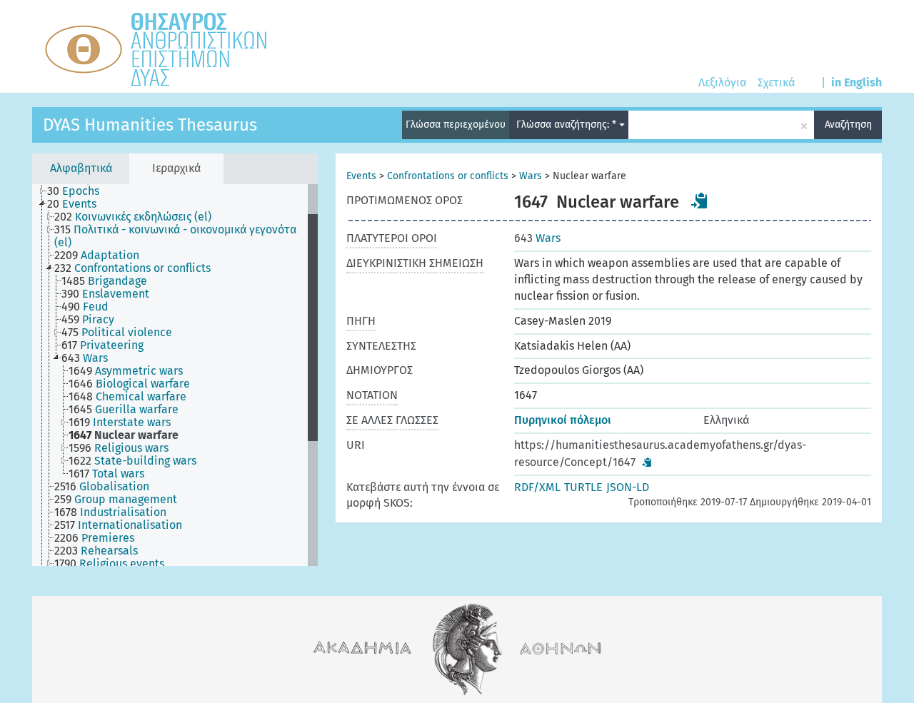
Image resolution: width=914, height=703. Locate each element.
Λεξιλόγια (722, 82)
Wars (530, 176)
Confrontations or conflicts (447, 176)
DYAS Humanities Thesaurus (150, 125)
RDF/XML (537, 487)
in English (856, 82)
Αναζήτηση (848, 124)
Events (361, 176)
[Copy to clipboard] (700, 200)
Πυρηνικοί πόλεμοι (562, 420)
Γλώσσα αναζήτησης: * (567, 124)
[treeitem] (79, 191)
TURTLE (583, 487)
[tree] (175, 375)
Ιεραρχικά (176, 168)
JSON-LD (627, 487)
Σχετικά (776, 82)
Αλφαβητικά (81, 168)
